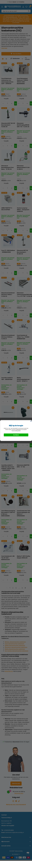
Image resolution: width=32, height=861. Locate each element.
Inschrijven (16, 435)
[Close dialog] (30, 421)
